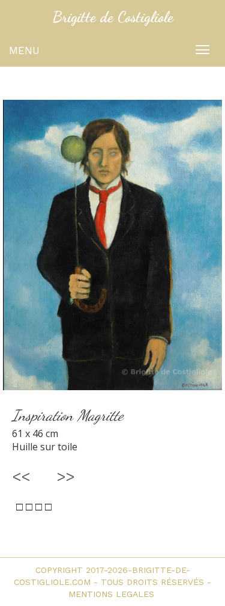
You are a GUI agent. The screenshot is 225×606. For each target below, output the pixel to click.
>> (66, 476)
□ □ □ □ (34, 507)
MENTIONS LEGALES (112, 594)
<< (21, 476)
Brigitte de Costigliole (112, 17)
